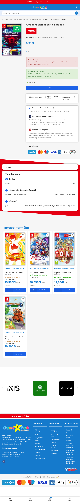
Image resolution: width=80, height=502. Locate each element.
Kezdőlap (5, 19)
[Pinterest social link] (63, 99)
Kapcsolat (54, 453)
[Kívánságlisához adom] (23, 235)
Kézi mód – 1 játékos (51, 206)
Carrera (37, 452)
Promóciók (54, 450)
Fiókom (68, 441)
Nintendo (13, 19)
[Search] (76, 13)
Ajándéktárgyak (40, 449)
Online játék (70, 195)
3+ (74, 183)
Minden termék (37, 431)
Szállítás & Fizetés (54, 446)
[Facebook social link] (72, 97)
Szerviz (53, 443)
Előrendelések (40, 458)
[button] (2, 388)
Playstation (39, 438)
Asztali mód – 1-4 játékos (34, 206)
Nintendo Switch (24, 19)
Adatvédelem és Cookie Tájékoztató (70, 452)
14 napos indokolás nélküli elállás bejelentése (70, 460)
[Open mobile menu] (2, 7)
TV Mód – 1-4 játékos (67, 206)
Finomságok (39, 446)
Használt (31, 52)
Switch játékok (36, 19)
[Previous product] (73, 19)
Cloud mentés (60, 195)
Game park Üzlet (54, 436)
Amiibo (37, 443)
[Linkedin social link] (66, 99)
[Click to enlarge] (5, 53)
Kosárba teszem (52, 88)
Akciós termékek (54, 431)
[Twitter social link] (74, 97)
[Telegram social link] (68, 99)
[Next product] (77, 19)
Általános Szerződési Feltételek (70, 445)
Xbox (37, 441)
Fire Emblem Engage (37, 273)
